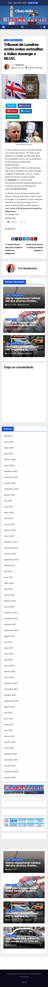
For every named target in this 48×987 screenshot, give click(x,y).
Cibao (14, 319)
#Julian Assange (35, 68)
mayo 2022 (9, 724)
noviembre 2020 (11, 771)
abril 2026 (8, 454)
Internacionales (16, 40)
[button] (41, 27)
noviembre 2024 (11, 548)
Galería (24, 982)
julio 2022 (8, 713)
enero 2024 (9, 607)
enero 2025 (9, 536)
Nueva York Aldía (17, 295)
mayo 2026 (9, 448)
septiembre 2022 (11, 701)
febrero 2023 (9, 671)
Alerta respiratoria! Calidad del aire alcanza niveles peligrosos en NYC (22, 301)
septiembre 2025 (11, 489)
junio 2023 (8, 648)
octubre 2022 (10, 695)
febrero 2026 (10, 459)
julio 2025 (8, 501)
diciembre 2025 (10, 471)
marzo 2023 (9, 665)
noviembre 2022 (11, 689)
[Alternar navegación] (22, 27)
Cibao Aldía (24, 11)
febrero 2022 (9, 742)
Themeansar (24, 977)
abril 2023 (8, 660)
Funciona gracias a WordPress (17, 974)
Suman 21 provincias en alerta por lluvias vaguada (34, 247)
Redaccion (20, 65)
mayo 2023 (9, 654)
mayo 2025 (9, 512)
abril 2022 (8, 730)
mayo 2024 (9, 583)
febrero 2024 (10, 601)
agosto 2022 (9, 707)
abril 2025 (8, 518)
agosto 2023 (9, 636)
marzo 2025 (9, 524)
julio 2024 (8, 571)
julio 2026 (8, 436)
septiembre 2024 (11, 559)
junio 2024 (8, 577)
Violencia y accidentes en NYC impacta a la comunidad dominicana (21, 349)
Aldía (6, 40)
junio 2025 (8, 506)
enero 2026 (9, 465)
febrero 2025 (9, 530)
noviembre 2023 (11, 618)
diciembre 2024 (10, 542)
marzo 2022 (9, 736)
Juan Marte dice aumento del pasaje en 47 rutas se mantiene (22, 941)
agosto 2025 (9, 495)
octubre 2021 (9, 766)
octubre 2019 (10, 777)
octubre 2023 (10, 624)
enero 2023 (9, 677)
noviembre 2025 (11, 477)
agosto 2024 (9, 565)
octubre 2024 (10, 554)
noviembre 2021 (11, 760)
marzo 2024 (9, 595)
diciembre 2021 (10, 754)
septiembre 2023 (11, 630)
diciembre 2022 (10, 683)
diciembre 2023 (10, 612)
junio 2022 (8, 718)
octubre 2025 (10, 483)
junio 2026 (8, 442)
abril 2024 (8, 589)
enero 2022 (9, 748)
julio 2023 (8, 642)
